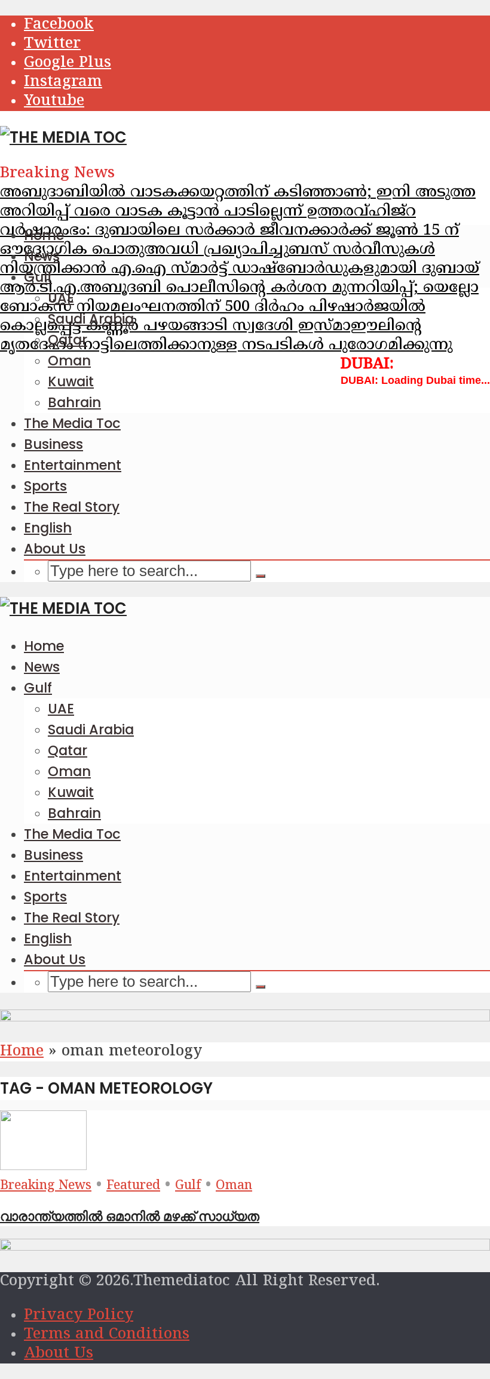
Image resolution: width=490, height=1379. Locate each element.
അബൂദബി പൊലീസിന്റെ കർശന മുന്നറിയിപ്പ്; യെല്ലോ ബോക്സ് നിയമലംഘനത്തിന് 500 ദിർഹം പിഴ (239, 298)
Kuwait (71, 381)
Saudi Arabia (91, 318)
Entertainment (72, 465)
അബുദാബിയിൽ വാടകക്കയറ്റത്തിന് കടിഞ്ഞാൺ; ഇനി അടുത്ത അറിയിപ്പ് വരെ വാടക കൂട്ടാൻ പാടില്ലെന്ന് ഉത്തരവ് (238, 202)
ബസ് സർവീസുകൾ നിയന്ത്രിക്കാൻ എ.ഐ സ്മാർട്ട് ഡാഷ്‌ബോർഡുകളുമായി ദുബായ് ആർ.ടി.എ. (239, 269)
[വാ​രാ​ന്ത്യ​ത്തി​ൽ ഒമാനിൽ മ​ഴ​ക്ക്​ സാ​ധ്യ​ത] (43, 1166)
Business (53, 444)
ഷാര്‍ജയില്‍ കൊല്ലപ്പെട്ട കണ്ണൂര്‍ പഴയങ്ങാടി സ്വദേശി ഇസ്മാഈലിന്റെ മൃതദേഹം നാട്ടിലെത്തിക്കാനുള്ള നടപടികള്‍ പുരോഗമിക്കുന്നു (226, 326)
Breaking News (45, 1186)
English (48, 527)
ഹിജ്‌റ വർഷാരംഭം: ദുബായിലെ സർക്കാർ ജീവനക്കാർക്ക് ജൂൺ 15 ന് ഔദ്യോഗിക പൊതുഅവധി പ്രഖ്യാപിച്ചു (229, 231)
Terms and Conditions (106, 1334)
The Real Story (72, 506)
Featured (133, 1186)
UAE (61, 297)
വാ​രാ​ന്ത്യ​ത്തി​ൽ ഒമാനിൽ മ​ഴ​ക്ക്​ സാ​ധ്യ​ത (129, 1216)
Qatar (67, 339)
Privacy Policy (78, 1315)
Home (44, 235)
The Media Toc (72, 423)
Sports (45, 485)
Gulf (38, 277)
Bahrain (74, 402)
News (42, 256)
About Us (54, 548)
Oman (69, 360)
